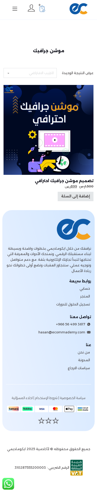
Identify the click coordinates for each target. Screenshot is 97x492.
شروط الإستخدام (46, 398)
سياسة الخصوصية (72, 398)
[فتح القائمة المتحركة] (14, 9)
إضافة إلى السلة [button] (75, 196)
